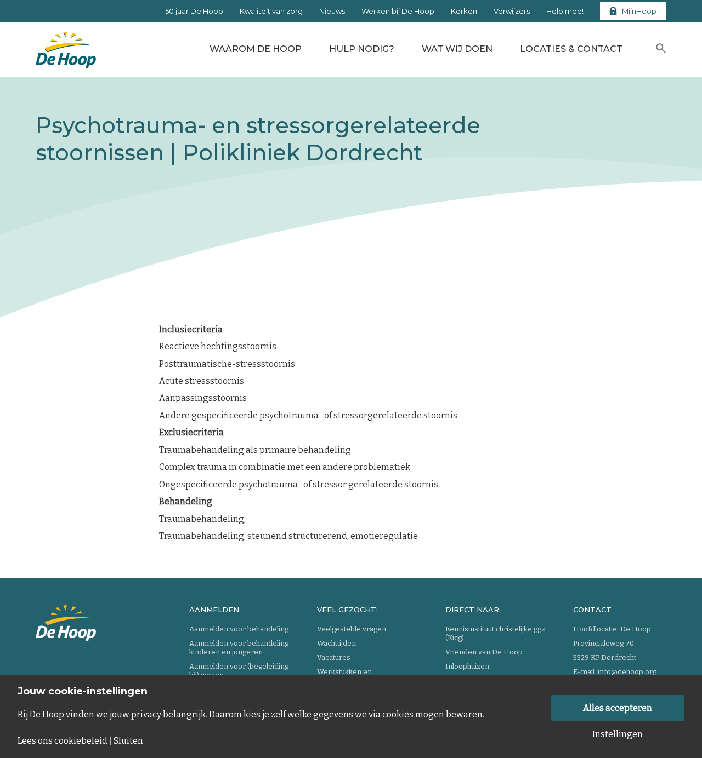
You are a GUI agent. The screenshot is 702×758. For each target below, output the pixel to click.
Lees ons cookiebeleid (62, 741)
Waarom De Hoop (256, 49)
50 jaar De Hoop (194, 11)
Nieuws (332, 11)
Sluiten (128, 741)
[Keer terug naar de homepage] (66, 46)
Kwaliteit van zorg (271, 11)
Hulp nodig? (361, 49)
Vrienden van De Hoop (484, 652)
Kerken (464, 11)
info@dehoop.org (627, 672)
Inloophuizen (467, 666)
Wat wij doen (457, 49)
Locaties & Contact (571, 49)
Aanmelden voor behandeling (238, 629)
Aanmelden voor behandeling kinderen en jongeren (238, 647)
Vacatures (333, 657)
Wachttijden (336, 643)
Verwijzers (512, 11)
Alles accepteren (617, 708)
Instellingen (617, 734)
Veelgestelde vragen (351, 629)
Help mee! (565, 11)
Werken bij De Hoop (397, 11)
